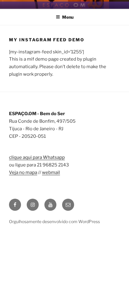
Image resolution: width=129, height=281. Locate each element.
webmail (51, 172)
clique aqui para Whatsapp (37, 157)
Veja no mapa (23, 172)
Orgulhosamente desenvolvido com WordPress (54, 221)
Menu (68, 17)
